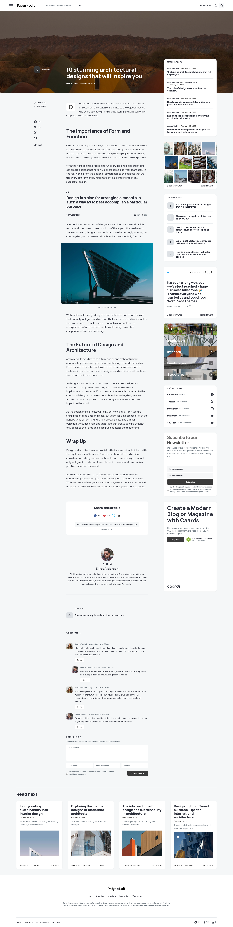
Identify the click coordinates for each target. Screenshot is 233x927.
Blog (18, 922)
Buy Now (175, 539)
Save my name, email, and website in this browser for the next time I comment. (91, 773)
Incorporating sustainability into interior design (34, 810)
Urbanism (46, 69)
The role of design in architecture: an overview (186, 89)
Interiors (112, 896)
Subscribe (190, 482)
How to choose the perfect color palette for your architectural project (188, 131)
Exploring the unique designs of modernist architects (87, 810)
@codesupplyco (174, 315)
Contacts (28, 922)
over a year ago (173, 306)
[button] (11, 5)
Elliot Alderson (107, 568)
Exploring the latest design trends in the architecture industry (188, 117)
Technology (138, 896)
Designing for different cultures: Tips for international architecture (192, 811)
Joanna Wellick (81, 644)
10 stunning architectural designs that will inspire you (189, 73)
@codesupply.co (175, 186)
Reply (79, 660)
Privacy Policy (42, 922)
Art (91, 896)
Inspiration (124, 896)
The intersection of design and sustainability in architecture (142, 810)
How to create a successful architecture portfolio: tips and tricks (188, 103)
